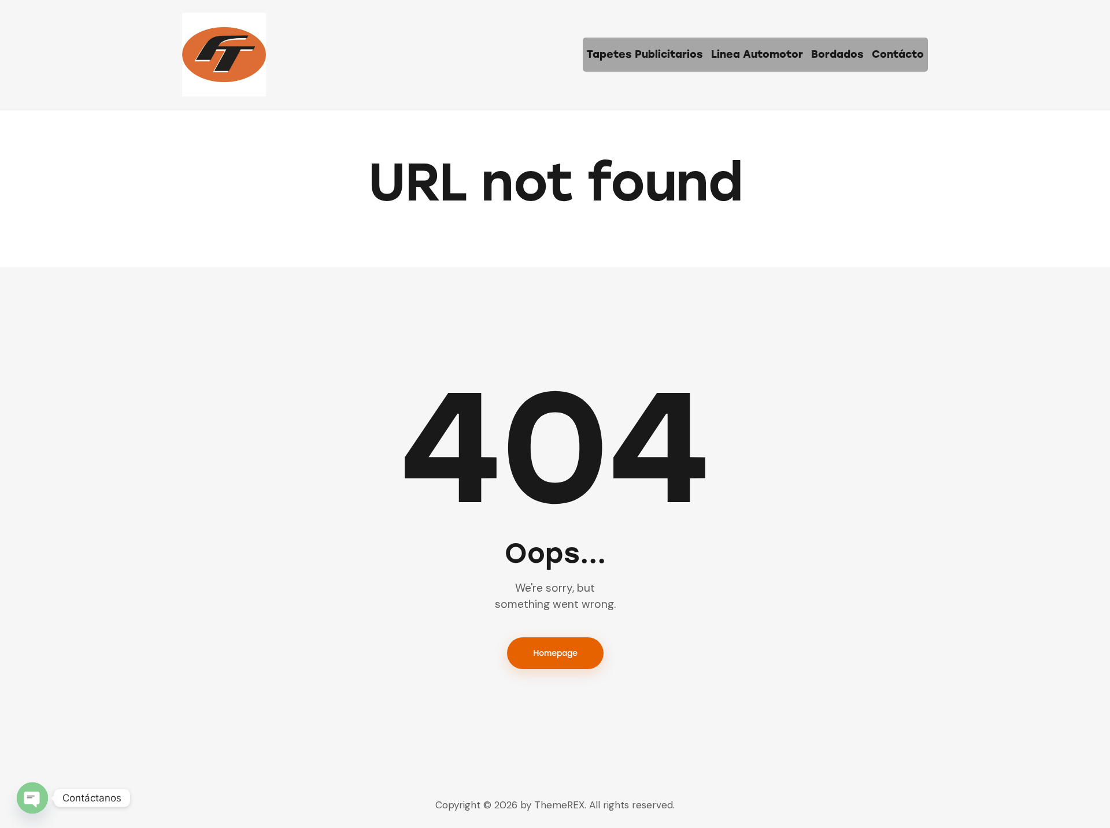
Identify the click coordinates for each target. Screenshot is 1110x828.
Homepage (555, 653)
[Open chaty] (32, 798)
